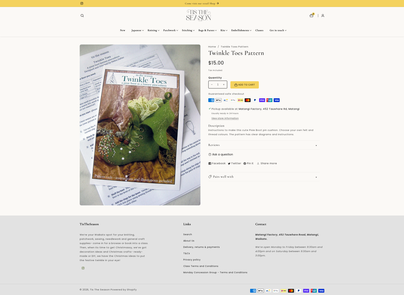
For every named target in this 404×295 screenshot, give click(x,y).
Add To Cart (246, 85)
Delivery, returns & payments (201, 247)
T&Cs (186, 253)
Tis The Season (100, 289)
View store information (225, 118)
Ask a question (222, 154)
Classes (259, 30)
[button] (136, 30)
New (122, 30)
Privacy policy (192, 259)
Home (212, 46)
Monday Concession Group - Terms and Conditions (215, 272)
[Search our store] (82, 15)
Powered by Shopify (124, 289)
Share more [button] (269, 163)
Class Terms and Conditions (200, 266)
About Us (188, 240)
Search (187, 234)
